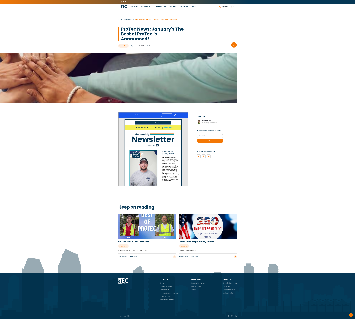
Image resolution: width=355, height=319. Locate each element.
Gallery (193, 290)
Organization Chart (230, 283)
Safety (193, 7)
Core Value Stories (198, 283)
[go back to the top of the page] (351, 315)
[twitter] (199, 156)
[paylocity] (223, 7)
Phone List (226, 286)
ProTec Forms (165, 296)
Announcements (166, 286)
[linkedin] (209, 156)
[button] (134, 6)
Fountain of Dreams (160, 7)
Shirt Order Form (229, 290)
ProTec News (164, 290)
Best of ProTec (196, 286)
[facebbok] (204, 156)
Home (162, 283)
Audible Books (228, 293)
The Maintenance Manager (169, 293)
